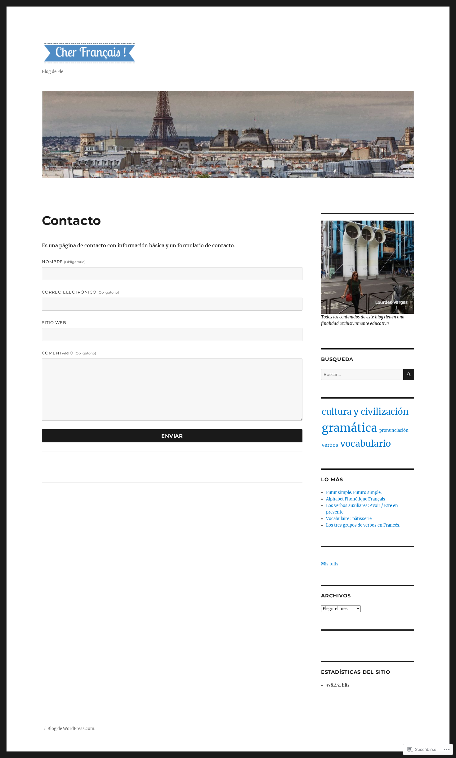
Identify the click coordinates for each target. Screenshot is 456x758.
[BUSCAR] (408, 374)
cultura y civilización (365, 411)
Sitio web (54, 322)
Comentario (69, 352)
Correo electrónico (80, 292)
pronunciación (394, 430)
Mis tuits (329, 564)
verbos (330, 445)
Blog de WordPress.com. (71, 728)
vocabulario (365, 443)
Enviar (172, 436)
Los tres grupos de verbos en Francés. (363, 525)
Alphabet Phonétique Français (355, 499)
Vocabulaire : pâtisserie (349, 518)
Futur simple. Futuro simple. (354, 492)
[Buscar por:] (362, 374)
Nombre (64, 261)
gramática (349, 428)
